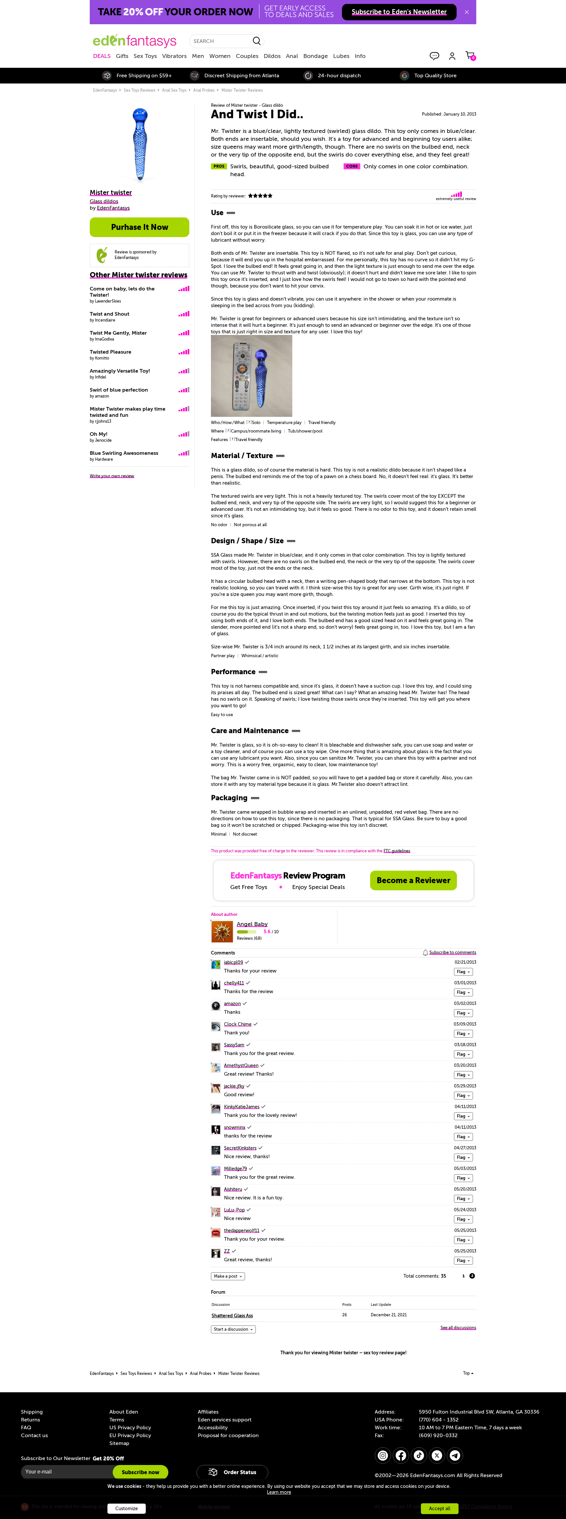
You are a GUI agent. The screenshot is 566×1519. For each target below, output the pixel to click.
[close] (467, 12)
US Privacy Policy (130, 1428)
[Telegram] (455, 1455)
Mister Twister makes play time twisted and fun (127, 412)
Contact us (34, 1435)
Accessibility (213, 1428)
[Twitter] (437, 1455)
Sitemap (119, 1443)
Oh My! (98, 434)
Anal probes (204, 90)
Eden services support (225, 1420)
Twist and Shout (109, 314)
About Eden (123, 1412)
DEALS (102, 56)
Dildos (272, 56)
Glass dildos (104, 201)
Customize (126, 1508)
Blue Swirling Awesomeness (124, 453)
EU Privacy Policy (130, 1435)
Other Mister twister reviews (138, 275)
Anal (292, 56)
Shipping (32, 1412)
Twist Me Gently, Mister (118, 333)
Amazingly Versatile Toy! (120, 371)
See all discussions (458, 1327)
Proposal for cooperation (228, 1435)
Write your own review (112, 475)
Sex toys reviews (139, 90)
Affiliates (208, 1412)
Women (220, 56)
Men (198, 56)
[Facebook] (401, 1455)
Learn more (279, 1492)
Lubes (341, 56)
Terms (116, 1420)
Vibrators (174, 56)
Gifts (122, 56)
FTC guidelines (397, 851)
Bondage (315, 56)
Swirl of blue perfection (119, 390)
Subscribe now (140, 1472)
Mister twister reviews (242, 90)
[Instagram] (383, 1455)
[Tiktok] (419, 1455)
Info (360, 56)
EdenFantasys (105, 90)
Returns (30, 1420)
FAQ (26, 1428)
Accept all (439, 1508)
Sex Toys (145, 56)
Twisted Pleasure (110, 352)
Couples (247, 56)
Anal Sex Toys (174, 90)
